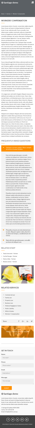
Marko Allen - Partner (9, 259)
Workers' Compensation (12, 314)
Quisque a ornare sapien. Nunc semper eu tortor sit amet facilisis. (18, 148)
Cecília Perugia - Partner (10, 256)
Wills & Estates (9, 311)
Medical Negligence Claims (13, 306)
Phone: (3, 362)
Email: (3, 369)
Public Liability (9, 308)
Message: (4, 377)
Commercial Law (10, 295)
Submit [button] (6, 388)
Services (8, 14)
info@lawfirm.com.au (11, 411)
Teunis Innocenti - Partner (10, 253)
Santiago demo (10, 2)
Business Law (9, 303)
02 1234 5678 (10, 409)
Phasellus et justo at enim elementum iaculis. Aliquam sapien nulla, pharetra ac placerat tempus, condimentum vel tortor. (18, 232)
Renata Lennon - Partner (10, 261)
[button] (32, 2)
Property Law (9, 300)
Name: (3, 354)
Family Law (8, 297)
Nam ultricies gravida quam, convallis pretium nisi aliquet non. (18, 241)
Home (2, 14)
